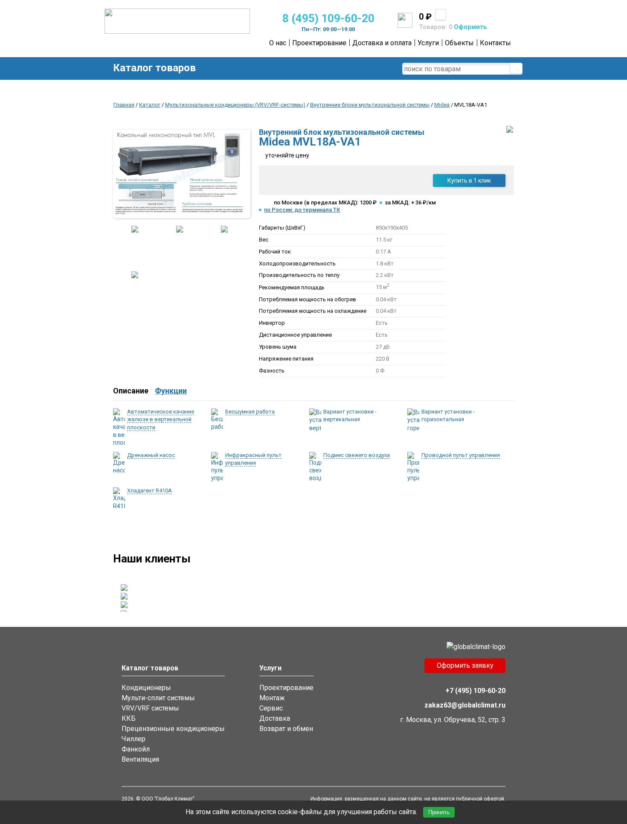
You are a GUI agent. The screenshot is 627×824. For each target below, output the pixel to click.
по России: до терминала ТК (302, 210)
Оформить (470, 27)
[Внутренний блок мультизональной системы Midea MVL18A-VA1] (180, 174)
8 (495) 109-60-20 (328, 18)
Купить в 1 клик (469, 180)
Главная (123, 105)
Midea (442, 105)
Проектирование (319, 43)
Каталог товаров (154, 68)
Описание (130, 390)
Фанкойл (136, 749)
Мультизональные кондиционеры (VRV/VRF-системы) (235, 105)
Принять (439, 812)
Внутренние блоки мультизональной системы (370, 105)
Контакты (495, 43)
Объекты (459, 43)
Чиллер (133, 739)
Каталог (149, 105)
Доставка (274, 718)
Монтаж (272, 698)
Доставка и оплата (382, 43)
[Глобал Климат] (177, 31)
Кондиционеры (146, 688)
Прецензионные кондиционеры (173, 729)
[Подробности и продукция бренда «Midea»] (509, 130)
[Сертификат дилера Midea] (135, 292)
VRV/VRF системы (150, 708)
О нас (277, 43)
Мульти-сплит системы (158, 698)
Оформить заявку (465, 665)
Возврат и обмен (286, 729)
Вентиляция (140, 759)
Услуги (428, 43)
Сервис (271, 708)
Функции (171, 390)
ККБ (129, 718)
